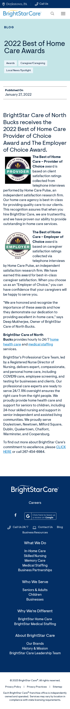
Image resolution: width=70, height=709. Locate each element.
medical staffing (40, 344)
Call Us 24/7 (20, 527)
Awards (10, 63)
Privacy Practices (37, 687)
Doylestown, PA (16, 4)
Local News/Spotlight (18, 70)
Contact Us (45, 527)
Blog (9, 27)
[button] (52, 13)
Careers (35, 503)
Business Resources (35, 532)
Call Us (43, 4)
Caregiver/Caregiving (32, 63)
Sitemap (57, 687)
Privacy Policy (13, 687)
